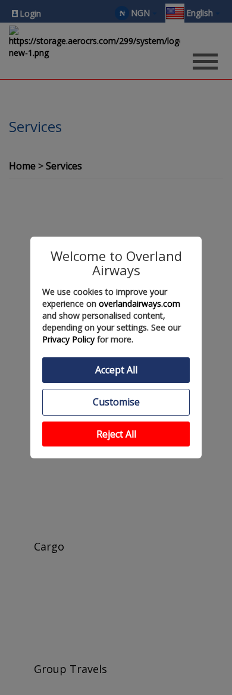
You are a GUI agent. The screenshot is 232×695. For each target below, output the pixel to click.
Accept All (116, 369)
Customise (116, 401)
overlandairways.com (139, 303)
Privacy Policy (68, 339)
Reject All (116, 434)
